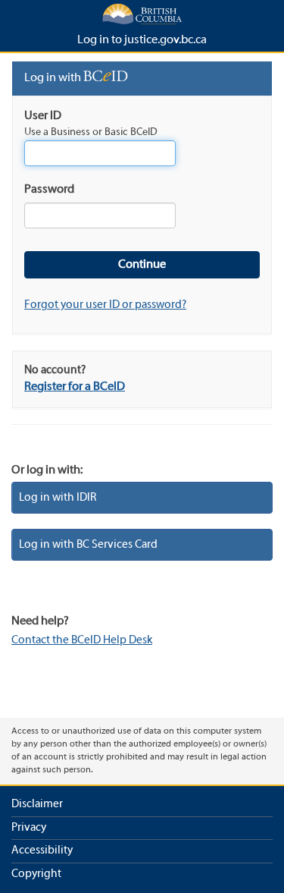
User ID (42, 116)
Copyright (36, 874)
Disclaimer (37, 804)
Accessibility (42, 850)
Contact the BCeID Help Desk (81, 640)
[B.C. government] (142, 13)
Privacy (28, 828)
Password (49, 190)
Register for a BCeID (74, 387)
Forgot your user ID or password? (105, 305)
